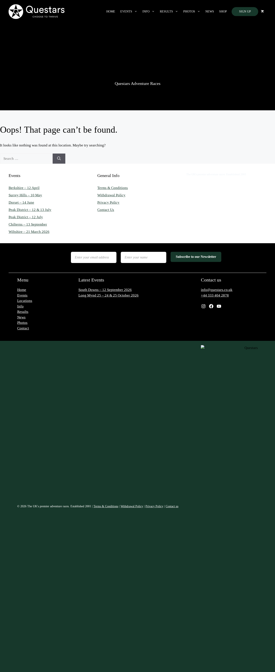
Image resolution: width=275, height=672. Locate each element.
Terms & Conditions (112, 188)
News (209, 11)
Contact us (172, 506)
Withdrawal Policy (111, 195)
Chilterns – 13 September (28, 224)
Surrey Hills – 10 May (25, 195)
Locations (24, 301)
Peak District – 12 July (26, 217)
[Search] (59, 159)
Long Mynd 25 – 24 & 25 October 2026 (108, 295)
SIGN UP (245, 11)
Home (110, 11)
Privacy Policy (108, 202)
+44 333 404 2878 (215, 295)
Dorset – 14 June (21, 202)
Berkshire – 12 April (24, 188)
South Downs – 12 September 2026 (105, 290)
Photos (189, 11)
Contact (23, 328)
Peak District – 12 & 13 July (30, 210)
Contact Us (105, 210)
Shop (223, 11)
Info (146, 11)
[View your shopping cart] (262, 11)
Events (126, 11)
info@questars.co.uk (216, 290)
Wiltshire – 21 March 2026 (29, 232)
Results (166, 11)
